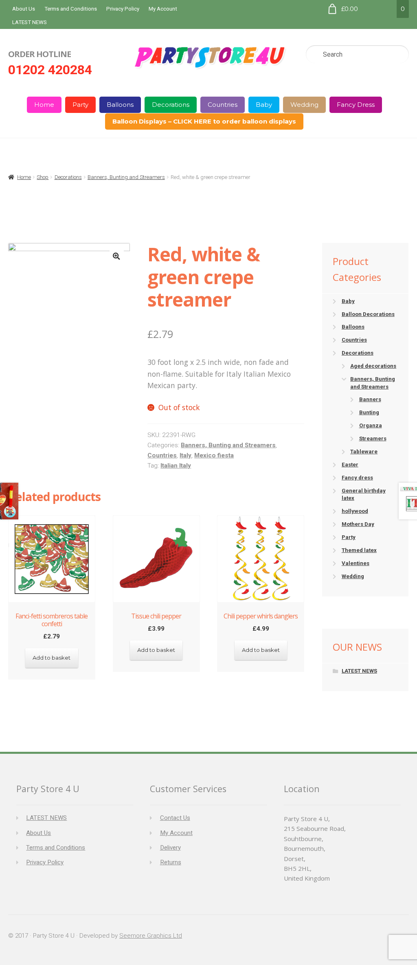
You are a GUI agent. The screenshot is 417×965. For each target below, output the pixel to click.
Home (44, 104)
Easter (350, 465)
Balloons (120, 104)
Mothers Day (358, 524)
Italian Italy (175, 465)
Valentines (355, 563)
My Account (163, 9)
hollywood (355, 511)
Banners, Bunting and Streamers (126, 177)
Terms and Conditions (70, 9)
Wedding (304, 104)
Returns (170, 862)
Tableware (363, 451)
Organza (370, 425)
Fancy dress (357, 478)
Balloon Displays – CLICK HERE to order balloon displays (204, 121)
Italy (185, 455)
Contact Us (175, 817)
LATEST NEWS (29, 22)
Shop (42, 177)
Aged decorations (373, 366)
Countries (222, 104)
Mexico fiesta (214, 455)
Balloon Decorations (368, 314)
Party (80, 104)
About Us (23, 9)
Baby (264, 104)
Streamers (372, 438)
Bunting (369, 412)
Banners (370, 399)
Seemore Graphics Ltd (150, 935)
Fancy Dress (356, 104)
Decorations (170, 104)
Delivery (170, 847)
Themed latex (359, 550)
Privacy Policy (122, 9)
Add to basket (51, 657)
